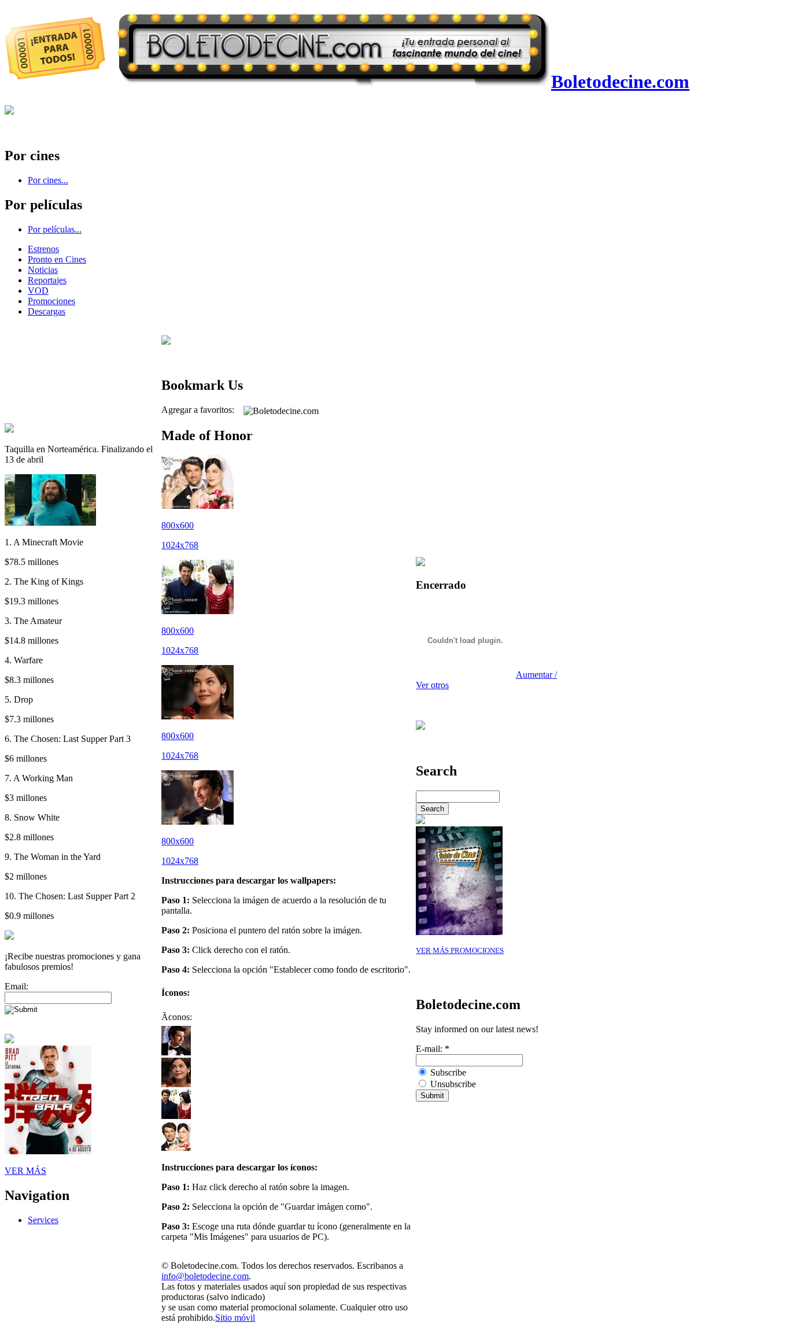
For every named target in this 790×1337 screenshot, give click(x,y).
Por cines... (48, 180)
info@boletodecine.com (205, 1276)
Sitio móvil (235, 1318)
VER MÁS (25, 1171)
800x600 (177, 525)
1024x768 (179, 545)
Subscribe (447, 1072)
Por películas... (55, 229)
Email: (16, 986)
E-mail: (432, 1049)
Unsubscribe (452, 1084)
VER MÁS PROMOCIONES (460, 951)
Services (43, 1220)
